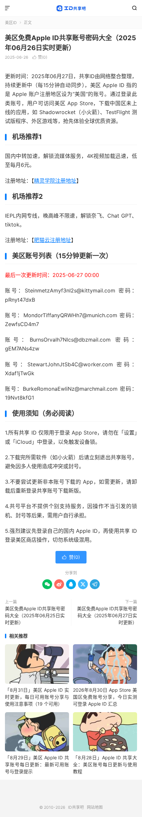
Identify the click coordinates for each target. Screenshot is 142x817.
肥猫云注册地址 (52, 240)
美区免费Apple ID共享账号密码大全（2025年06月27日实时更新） (107, 615)
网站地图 (95, 807)
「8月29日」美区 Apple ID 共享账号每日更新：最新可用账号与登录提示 (37, 764)
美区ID (11, 22)
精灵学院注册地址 (55, 180)
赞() (39, 57)
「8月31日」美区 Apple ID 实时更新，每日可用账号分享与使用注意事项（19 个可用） (37, 697)
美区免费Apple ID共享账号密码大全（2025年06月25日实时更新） (35, 615)
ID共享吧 (71, 8)
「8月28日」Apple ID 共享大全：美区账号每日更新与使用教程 (105, 764)
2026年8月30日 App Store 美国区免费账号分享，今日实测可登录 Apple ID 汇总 (105, 697)
